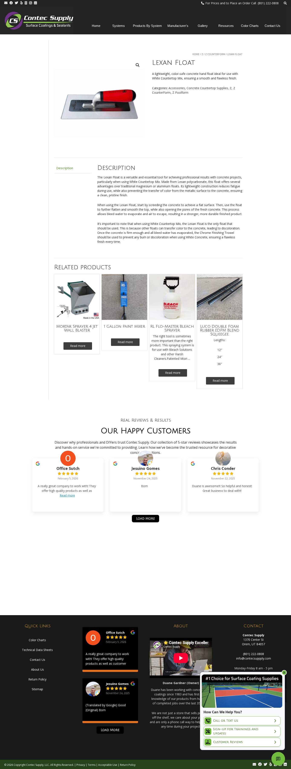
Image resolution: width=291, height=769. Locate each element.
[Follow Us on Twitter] (16, 2)
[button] (137, 65)
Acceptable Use (107, 765)
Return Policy (37, 679)
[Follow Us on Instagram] (30, 2)
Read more (77, 346)
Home (96, 26)
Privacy (80, 765)
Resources (226, 26)
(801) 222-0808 (253, 654)
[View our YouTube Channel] (26, 2)
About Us (37, 669)
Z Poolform (180, 92)
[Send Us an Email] (5, 2)
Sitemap (37, 689)
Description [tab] (64, 168)
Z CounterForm (215, 54)
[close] (284, 672)
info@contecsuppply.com (253, 658)
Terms (91, 765)
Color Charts (250, 26)
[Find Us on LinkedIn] (35, 2)
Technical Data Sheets (37, 650)
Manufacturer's (177, 26)
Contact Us (272, 26)
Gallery (203, 26)
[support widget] (278, 759)
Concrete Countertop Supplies (207, 88)
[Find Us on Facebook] (11, 2)
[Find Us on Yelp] (21, 2)
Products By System (147, 26)
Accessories (177, 88)
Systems (118, 26)
